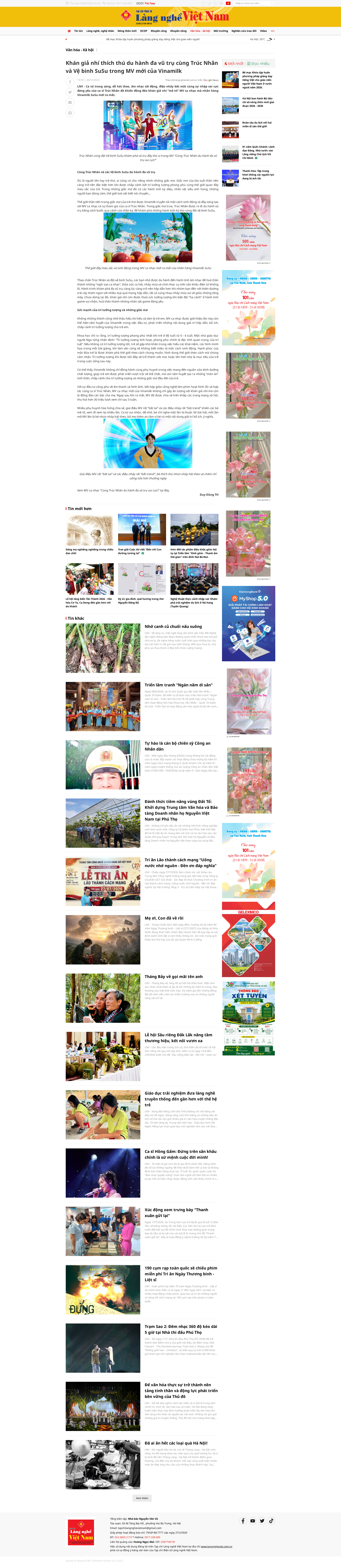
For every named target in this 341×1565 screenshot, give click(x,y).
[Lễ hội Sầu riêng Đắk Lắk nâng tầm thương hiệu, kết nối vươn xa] (103, 1056)
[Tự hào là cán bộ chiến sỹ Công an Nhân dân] (103, 764)
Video (263, 31)
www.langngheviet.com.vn (216, 1546)
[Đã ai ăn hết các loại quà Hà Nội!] (103, 1464)
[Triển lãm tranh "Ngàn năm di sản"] (103, 706)
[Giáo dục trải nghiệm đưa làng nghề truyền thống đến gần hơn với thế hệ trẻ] (103, 1114)
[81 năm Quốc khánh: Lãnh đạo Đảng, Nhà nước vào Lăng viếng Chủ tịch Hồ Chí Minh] (230, 154)
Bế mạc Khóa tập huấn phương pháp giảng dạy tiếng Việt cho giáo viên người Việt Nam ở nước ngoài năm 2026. (151, 39)
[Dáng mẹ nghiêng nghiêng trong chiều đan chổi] (90, 529)
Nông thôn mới (127, 31)
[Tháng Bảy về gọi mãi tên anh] (103, 998)
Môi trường (221, 31)
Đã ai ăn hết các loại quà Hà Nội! (176, 1443)
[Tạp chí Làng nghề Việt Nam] (81, 1531)
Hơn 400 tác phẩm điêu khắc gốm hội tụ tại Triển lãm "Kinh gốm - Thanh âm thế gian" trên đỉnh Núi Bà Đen (194, 553)
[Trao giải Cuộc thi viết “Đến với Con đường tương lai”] (142, 529)
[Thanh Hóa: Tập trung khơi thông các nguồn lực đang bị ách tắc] (230, 178)
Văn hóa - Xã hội (200, 31)
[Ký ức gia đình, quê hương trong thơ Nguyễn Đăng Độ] (142, 579)
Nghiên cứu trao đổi (244, 31)
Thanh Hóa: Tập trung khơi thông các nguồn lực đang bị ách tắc (258, 174)
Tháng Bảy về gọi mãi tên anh (174, 976)
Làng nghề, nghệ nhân (100, 31)
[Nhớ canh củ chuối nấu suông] (103, 648)
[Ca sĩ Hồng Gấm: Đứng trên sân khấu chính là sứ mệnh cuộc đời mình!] (103, 1173)
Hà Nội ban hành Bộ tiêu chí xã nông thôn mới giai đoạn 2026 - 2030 (258, 102)
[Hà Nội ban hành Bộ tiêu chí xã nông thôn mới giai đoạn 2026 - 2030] (230, 105)
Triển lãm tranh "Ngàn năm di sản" (179, 684)
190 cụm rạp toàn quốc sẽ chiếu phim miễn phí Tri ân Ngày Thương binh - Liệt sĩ (181, 1273)
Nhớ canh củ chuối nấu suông (173, 626)
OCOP (143, 31)
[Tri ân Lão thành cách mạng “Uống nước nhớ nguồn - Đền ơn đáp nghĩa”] (103, 881)
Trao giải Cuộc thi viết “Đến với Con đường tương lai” (139, 551)
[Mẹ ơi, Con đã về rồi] (103, 939)
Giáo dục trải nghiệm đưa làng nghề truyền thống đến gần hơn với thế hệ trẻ (181, 1098)
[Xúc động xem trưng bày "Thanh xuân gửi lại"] (103, 1231)
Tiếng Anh (228, 3)
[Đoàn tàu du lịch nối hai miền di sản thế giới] (230, 129)
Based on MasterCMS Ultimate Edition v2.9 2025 (94, 1560)
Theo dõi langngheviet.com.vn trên (183, 80)
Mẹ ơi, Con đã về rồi (164, 918)
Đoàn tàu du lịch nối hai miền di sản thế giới (257, 124)
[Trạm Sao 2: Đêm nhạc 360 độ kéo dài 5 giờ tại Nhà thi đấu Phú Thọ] (103, 1348)
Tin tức (78, 31)
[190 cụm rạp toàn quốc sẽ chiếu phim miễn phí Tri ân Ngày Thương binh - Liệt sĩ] (103, 1289)
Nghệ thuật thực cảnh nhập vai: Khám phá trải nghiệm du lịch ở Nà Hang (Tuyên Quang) (193, 602)
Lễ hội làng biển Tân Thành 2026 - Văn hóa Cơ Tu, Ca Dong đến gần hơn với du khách (89, 602)
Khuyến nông (178, 31)
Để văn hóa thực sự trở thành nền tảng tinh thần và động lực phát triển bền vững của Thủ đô (181, 1390)
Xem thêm (142, 1498)
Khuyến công (159, 31)
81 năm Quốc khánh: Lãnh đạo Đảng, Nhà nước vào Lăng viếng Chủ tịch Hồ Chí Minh (258, 152)
